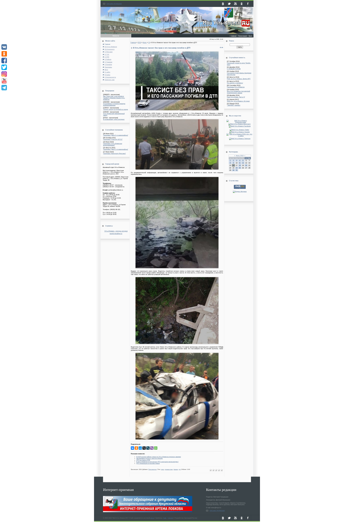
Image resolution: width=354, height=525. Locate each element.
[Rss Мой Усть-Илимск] (240, 136)
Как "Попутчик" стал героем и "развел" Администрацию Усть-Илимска (114, 97)
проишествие (169, 469)
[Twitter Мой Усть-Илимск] (240, 130)
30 (233, 170)
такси (162, 469)
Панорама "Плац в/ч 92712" (113, 139)
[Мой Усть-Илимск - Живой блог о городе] (226, 26)
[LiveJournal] (148, 448)
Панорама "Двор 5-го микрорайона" (115, 135)
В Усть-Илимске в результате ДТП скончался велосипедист (157, 462)
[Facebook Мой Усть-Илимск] (240, 126)
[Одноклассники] (136, 448)
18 (240, 165)
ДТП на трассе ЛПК (143, 460)
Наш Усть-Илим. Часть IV (236, 97)
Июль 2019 (240, 156)
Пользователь (152, 469)
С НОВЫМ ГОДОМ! (234, 69)
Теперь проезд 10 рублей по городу (115, 109)
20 (246, 165)
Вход (250, 36)
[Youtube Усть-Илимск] (239, 132)
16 (149, 42)
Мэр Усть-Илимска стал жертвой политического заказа (238, 92)
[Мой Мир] (140, 448)
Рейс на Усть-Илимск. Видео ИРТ (239, 79)
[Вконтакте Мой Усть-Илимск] (239, 124)
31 (236, 170)
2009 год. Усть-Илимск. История (238, 101)
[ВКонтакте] (132, 448)
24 (236, 168)
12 (243, 163)
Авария (176, 469)
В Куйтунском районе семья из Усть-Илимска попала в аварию (158, 457)
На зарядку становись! (235, 83)
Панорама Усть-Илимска (235, 87)
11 (239, 163)
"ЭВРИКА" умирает (233, 105)
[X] (144, 448)
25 (240, 168)
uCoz (152, 518)
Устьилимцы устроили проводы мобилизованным (114, 104)
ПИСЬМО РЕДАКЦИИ (114, 4)
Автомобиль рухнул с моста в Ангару (149, 458)
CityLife (170, 518)
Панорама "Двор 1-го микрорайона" (115, 149)
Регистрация (242, 36)
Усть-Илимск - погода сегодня (116, 231)
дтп (180, 469)
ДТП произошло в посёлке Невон (148, 463)
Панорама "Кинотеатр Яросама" (114, 153)
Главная (233, 36)
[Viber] (151, 448)
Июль (145, 42)
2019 (139, 42)
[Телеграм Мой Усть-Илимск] (240, 138)
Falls (164, 518)
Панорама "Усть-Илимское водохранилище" (112, 144)
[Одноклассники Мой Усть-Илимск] (240, 122)
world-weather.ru (116, 234)
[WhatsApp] (155, 448)
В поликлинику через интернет (114, 119)
